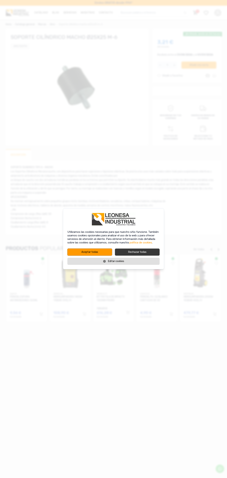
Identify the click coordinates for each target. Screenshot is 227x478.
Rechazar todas (137, 252)
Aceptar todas (89, 252)
